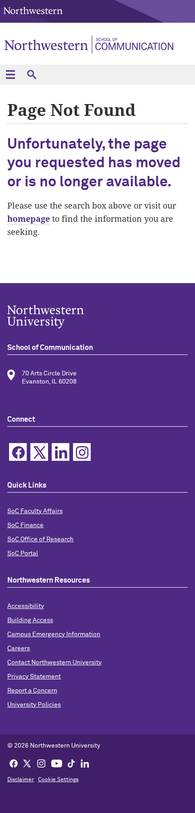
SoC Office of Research (40, 539)
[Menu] (10, 75)
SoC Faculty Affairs (35, 511)
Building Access (30, 620)
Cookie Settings (58, 780)
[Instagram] (41, 763)
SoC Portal (22, 553)
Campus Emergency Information (53, 634)
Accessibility (25, 606)
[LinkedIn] (85, 763)
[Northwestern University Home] (33, 10)
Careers (18, 648)
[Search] (31, 75)
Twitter (39, 452)
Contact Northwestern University (54, 662)
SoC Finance (25, 525)
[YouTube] (56, 763)
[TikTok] (71, 763)
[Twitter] (27, 763)
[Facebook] (14, 763)
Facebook (18, 452)
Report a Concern (32, 691)
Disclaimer (20, 780)
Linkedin (60, 452)
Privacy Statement (34, 676)
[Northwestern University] (97, 317)
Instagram (82, 452)
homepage (28, 218)
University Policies (34, 705)
